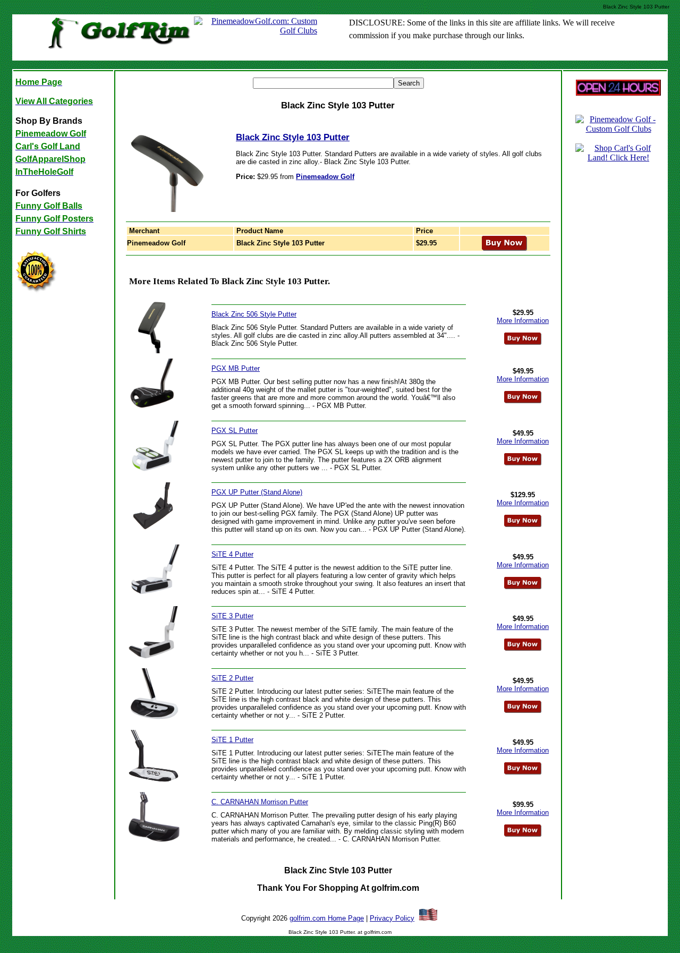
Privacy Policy (392, 918)
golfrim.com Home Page (327, 918)
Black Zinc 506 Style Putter (253, 314)
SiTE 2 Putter (232, 678)
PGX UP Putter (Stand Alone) (256, 492)
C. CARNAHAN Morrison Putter (259, 802)
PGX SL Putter (234, 431)
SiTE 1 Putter (232, 740)
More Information (523, 321)
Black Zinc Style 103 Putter (293, 137)
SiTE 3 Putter (232, 616)
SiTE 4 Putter (232, 554)
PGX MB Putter (235, 368)
